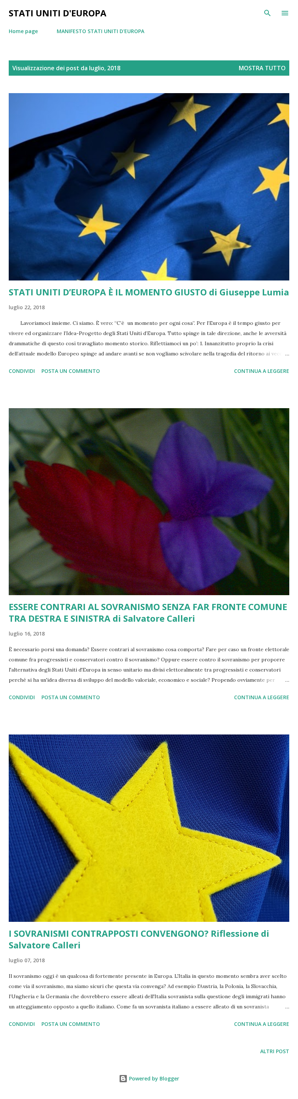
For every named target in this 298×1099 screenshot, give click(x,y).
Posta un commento (70, 370)
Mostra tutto (262, 68)
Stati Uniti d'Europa (57, 13)
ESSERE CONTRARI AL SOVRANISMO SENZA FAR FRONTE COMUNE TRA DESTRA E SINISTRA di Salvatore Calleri (148, 612)
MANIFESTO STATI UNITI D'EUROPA (100, 31)
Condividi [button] (22, 370)
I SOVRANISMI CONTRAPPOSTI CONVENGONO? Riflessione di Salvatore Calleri (139, 939)
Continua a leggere (261, 370)
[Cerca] (267, 13)
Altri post (274, 1051)
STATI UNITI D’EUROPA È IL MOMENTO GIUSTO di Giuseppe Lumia (149, 292)
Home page (23, 31)
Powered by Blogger (153, 1078)
